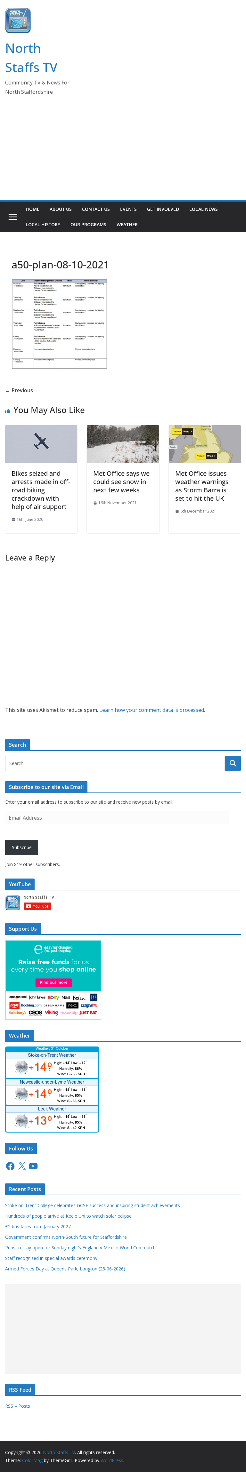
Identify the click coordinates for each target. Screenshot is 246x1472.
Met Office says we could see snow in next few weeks (121, 481)
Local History (43, 224)
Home (32, 209)
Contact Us (96, 209)
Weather (127, 224)
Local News (203, 209)
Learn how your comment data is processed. (152, 709)
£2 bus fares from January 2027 (38, 1226)
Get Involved (163, 209)
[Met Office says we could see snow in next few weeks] (123, 429)
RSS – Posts (17, 1406)
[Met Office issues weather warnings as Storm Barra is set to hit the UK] (205, 429)
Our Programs (88, 224)
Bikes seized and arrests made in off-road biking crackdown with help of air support (41, 490)
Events (128, 209)
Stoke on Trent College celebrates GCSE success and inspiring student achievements (93, 1205)
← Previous (19, 390)
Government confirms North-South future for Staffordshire (66, 1237)
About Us (61, 209)
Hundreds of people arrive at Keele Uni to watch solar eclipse (68, 1216)
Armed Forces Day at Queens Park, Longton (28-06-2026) (65, 1269)
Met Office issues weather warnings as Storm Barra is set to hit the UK (202, 486)
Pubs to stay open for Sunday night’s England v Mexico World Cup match (80, 1248)
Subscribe (22, 847)
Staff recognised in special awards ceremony (51, 1258)
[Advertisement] (123, 152)
